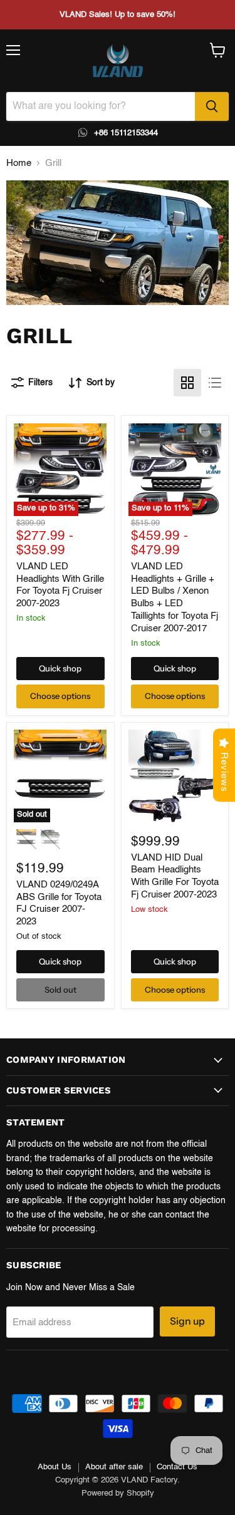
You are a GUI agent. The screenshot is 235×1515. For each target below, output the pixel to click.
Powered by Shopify (117, 1493)
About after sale (114, 1467)
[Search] (212, 106)
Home (18, 163)
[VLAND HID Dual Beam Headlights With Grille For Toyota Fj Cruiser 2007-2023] (174, 776)
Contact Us (177, 1467)
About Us (54, 1467)
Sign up (187, 1321)
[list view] (215, 382)
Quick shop (60, 668)
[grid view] (187, 382)
